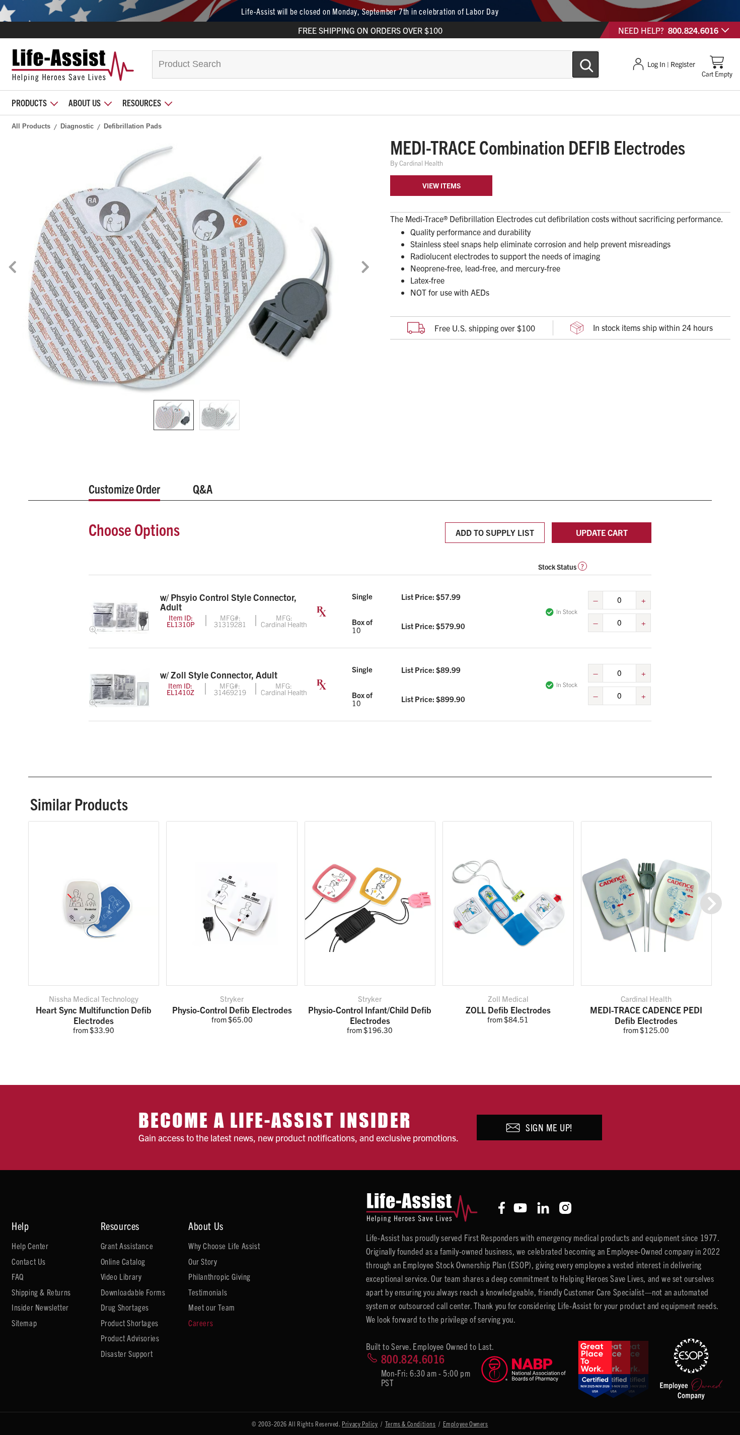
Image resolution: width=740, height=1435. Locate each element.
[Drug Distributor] (525, 1369)
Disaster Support (127, 1353)
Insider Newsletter (40, 1307)
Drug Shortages (125, 1307)
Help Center (30, 1246)
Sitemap (24, 1323)
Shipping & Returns (41, 1292)
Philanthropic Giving (219, 1276)
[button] (711, 903)
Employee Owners (465, 1423)
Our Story (202, 1261)
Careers (200, 1323)
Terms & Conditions (410, 1423)
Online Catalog (123, 1261)
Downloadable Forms (133, 1292)
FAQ (18, 1276)
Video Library (121, 1276)
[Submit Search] (575, 60)
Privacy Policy (360, 1423)
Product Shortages (130, 1323)
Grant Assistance (127, 1246)
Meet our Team (211, 1307)
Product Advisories (130, 1338)
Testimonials (207, 1292)
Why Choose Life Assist (224, 1246)
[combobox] (375, 64)
